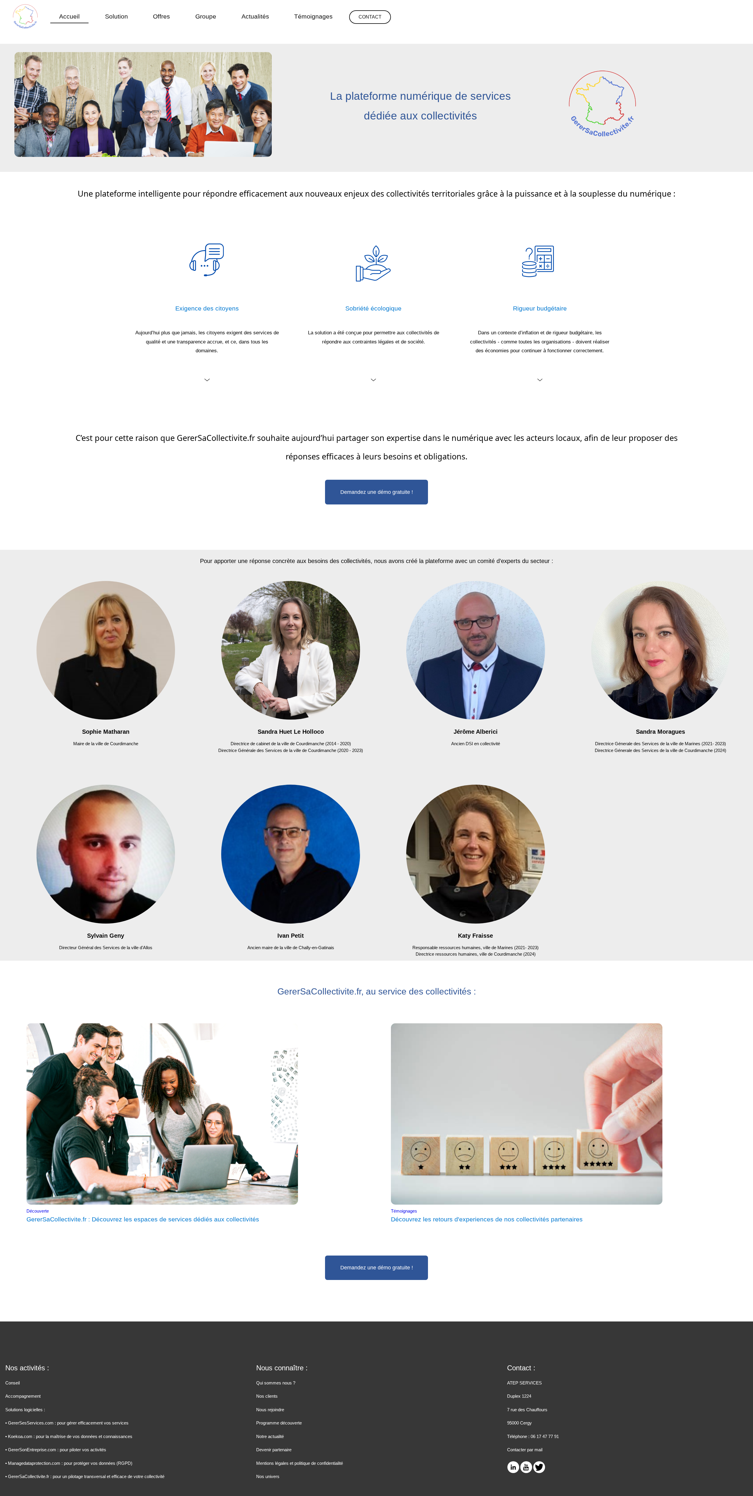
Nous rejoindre (270, 1409)
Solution (116, 16)
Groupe (205, 16)
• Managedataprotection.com (68, 1463)
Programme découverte (279, 1422)
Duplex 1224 (519, 1396)
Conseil (12, 1382)
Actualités (255, 16)
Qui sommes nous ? (275, 1382)
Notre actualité (270, 1436)
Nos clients (267, 1396)
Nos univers (267, 1476)
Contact (370, 16)
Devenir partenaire (273, 1449)
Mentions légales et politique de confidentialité (299, 1463)
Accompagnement (23, 1396)
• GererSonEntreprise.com (55, 1449)
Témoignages (313, 16)
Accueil (69, 16)
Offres (161, 16)
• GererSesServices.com (67, 1422)
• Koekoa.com (68, 1436)
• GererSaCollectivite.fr (84, 1476)
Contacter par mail (524, 1449)
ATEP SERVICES (524, 1382)
